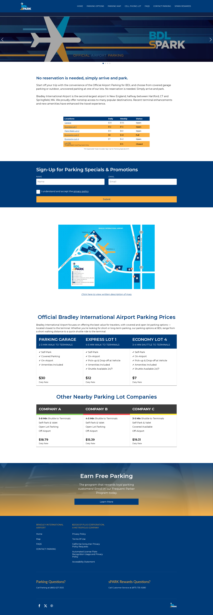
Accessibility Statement (83, 562)
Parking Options (95, 6)
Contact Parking (162, 6)
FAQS (147, 6)
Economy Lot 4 (72, 139)
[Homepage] (47, 6)
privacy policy (81, 191)
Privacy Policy (79, 534)
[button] (103, 63)
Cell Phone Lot (133, 6)
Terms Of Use (79, 539)
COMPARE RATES (107, 44)
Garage (68, 123)
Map (38, 539)
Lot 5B (68, 143)
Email (111, 177)
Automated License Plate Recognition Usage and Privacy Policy (87, 554)
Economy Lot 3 (72, 135)
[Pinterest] (51, 606)
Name (39, 177)
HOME (80, 6)
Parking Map (114, 6)
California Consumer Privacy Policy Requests (86, 545)
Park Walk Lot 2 (72, 131)
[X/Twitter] (45, 606)
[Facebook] (39, 606)
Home (39, 534)
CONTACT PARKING (46, 549)
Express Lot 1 (71, 127)
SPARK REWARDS (183, 6)
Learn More (106, 501)
